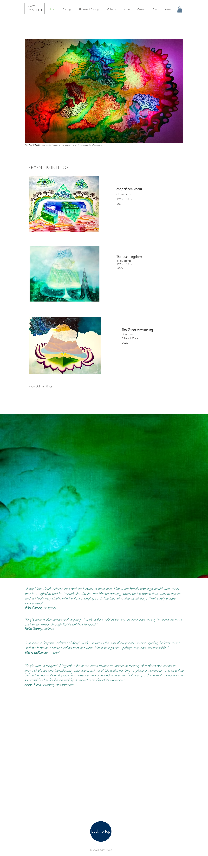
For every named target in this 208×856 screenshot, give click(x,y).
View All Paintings (40, 386)
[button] (179, 9)
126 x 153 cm (125, 199)
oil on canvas (124, 194)
